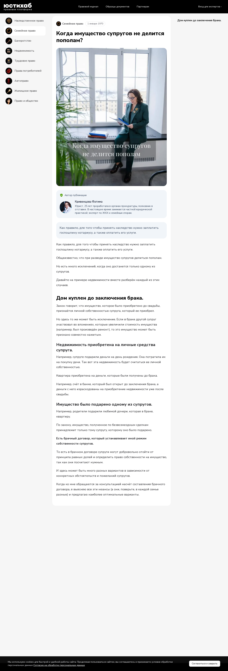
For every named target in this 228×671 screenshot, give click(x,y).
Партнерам (143, 6)
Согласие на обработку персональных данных (59, 665)
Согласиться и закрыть (204, 663)
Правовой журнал (88, 6)
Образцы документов (117, 6)
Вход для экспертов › (209, 6)
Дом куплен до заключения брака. (199, 20)
